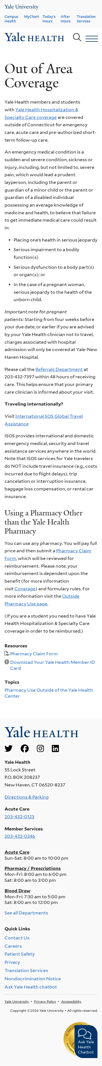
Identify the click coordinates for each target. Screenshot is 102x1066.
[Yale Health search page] (77, 37)
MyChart (31, 16)
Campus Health (11, 18)
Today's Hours (49, 18)
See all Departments (26, 913)
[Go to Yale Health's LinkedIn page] (55, 749)
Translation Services (86, 18)
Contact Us (17, 938)
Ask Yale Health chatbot (31, 987)
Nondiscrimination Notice (33, 978)
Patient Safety (20, 954)
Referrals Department (59, 369)
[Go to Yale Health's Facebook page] (25, 749)
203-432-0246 (20, 836)
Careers (13, 946)
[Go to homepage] (34, 37)
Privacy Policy (45, 1001)
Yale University (17, 1001)
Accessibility (71, 1001)
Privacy (12, 962)
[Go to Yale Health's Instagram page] (40, 749)
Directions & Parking (27, 797)
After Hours (66, 18)
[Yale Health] (22, 7)
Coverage (24, 588)
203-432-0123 (19, 816)
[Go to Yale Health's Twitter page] (8, 749)
